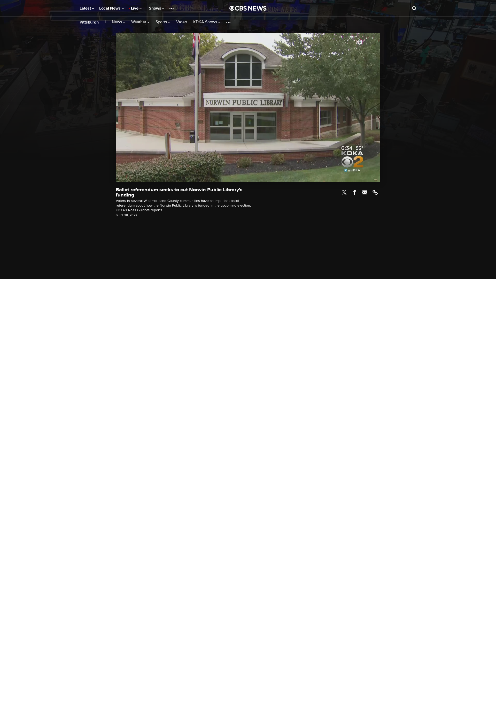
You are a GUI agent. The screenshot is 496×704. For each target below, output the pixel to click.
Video (181, 22)
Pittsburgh (89, 22)
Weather (139, 22)
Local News (110, 8)
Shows (155, 8)
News (117, 22)
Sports (162, 22)
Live (135, 8)
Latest (86, 8)
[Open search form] (414, 8)
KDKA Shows (205, 22)
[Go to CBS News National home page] (248, 8)
